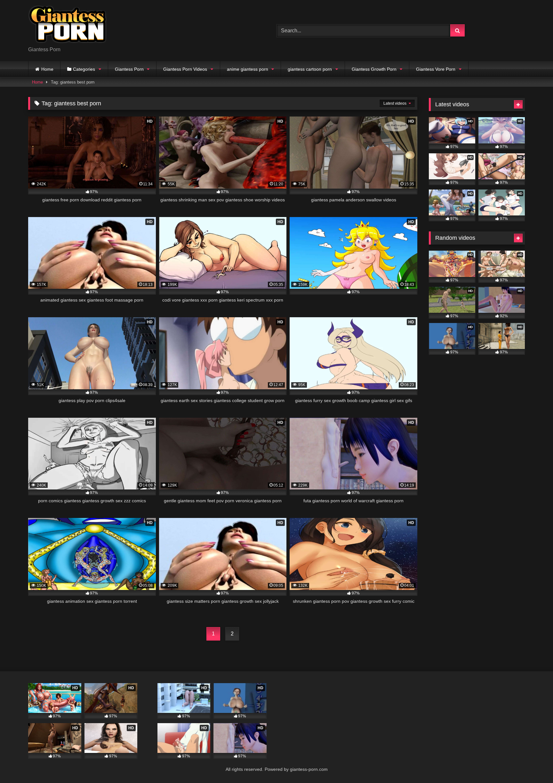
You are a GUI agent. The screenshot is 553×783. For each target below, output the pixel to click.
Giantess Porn (129, 69)
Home (47, 69)
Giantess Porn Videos (185, 69)
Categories (84, 69)
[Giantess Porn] (67, 25)
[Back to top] (533, 764)
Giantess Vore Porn (435, 69)
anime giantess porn (247, 69)
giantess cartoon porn (310, 69)
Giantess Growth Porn (374, 69)
